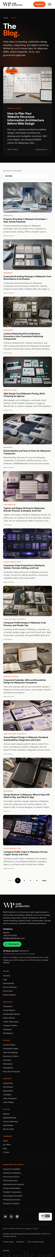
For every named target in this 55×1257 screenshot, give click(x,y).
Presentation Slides (10, 1049)
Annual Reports (9, 1010)
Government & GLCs (11, 1177)
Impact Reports (9, 1018)
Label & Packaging (10, 1052)
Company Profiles (10, 1025)
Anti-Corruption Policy (36, 1242)
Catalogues (7, 1029)
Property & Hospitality (11, 1169)
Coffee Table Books (11, 1022)
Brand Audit (7, 991)
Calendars (7, 1060)
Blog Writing (8, 1091)
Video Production (10, 1098)
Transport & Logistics (11, 1203)
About (5, 1141)
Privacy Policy (8, 1242)
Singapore (28, 1228)
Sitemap (6, 1250)
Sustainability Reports (11, 1014)
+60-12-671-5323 (10, 935)
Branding (6, 976)
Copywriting (8, 1083)
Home (5, 18)
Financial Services (10, 1180)
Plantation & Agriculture (12, 1192)
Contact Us (39, 4)
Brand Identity (8, 983)
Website (6, 1114)
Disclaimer (20, 1242)
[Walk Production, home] (27, 905)
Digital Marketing (9, 1118)
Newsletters (8, 1064)
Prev (10, 881)
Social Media (8, 1125)
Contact (6, 1152)
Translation (7, 1095)
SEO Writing (8, 1087)
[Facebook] (5, 1216)
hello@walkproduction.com (14, 938)
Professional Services (11, 1200)
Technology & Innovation (13, 1196)
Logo (5, 979)
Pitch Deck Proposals (11, 1071)
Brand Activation (9, 995)
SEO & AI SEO (8, 1129)
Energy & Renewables (11, 1188)
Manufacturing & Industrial (13, 1184)
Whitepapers (8, 1033)
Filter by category (12, 171)
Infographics (8, 1068)
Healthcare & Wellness (12, 1173)
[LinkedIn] (17, 1216)
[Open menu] (49, 4)
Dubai (36, 1228)
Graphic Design (9, 1045)
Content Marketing (10, 1121)
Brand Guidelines (10, 987)
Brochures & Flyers (10, 1056)
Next (44, 881)
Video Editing (8, 1102)
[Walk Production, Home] (13, 4)
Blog (5, 1148)
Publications (8, 1006)
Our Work (7, 1145)
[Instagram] (11, 1216)
